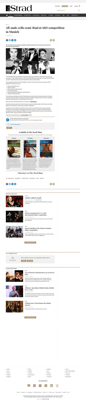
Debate (8, 372)
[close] (54, 37)
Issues (67, 369)
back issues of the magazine (46, 134)
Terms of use (51, 392)
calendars (37, 134)
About (29, 376)
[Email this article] (15, 40)
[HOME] (7, 15)
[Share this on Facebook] (7, 40)
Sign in (38, 37)
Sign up (9, 127)
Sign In (76, 6)
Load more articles (30, 242)
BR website (34, 101)
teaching (25, 134)
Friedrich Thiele (25, 178)
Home (8, 369)
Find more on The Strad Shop (30, 173)
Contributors (29, 392)
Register (57, 6)
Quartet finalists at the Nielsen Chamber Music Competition (38, 229)
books (29, 134)
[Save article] (53, 40)
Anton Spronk (10, 178)
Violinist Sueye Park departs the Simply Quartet (38, 304)
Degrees (9, 376)
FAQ (68, 392)
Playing (14, 138)
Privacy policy (58, 392)
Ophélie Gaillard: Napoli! (33, 198)
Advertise (49, 374)
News (7, 24)
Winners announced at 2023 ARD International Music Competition (36, 214)
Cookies (64, 392)
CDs (34, 134)
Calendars (46, 138)
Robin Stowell (39, 199)
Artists (29, 369)
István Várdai (25, 115)
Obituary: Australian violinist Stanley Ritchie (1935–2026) (39, 289)
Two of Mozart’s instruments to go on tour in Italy (39, 273)
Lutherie (30, 371)
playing (20, 134)
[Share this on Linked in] (12, 40)
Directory (30, 372)
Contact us (49, 376)
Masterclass (68, 376)
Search (79, 10)
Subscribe (65, 6)
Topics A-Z (45, 392)
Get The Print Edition (70, 371)
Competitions (17, 178)
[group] (74, 15)
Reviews (48, 372)
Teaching (30, 138)
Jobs (48, 371)
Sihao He (42, 178)
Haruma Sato (32, 178)
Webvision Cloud (46, 399)
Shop (71, 6)
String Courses (31, 374)
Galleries (49, 369)
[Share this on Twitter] (10, 40)
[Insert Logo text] (19, 10)
